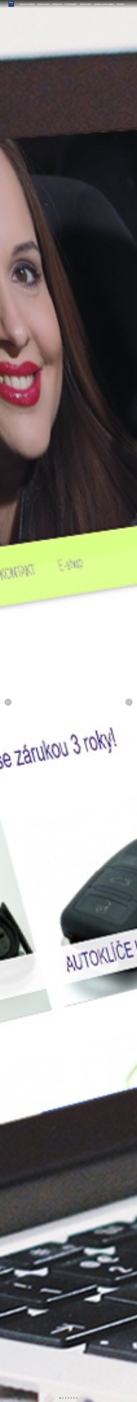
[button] (8, 702)
